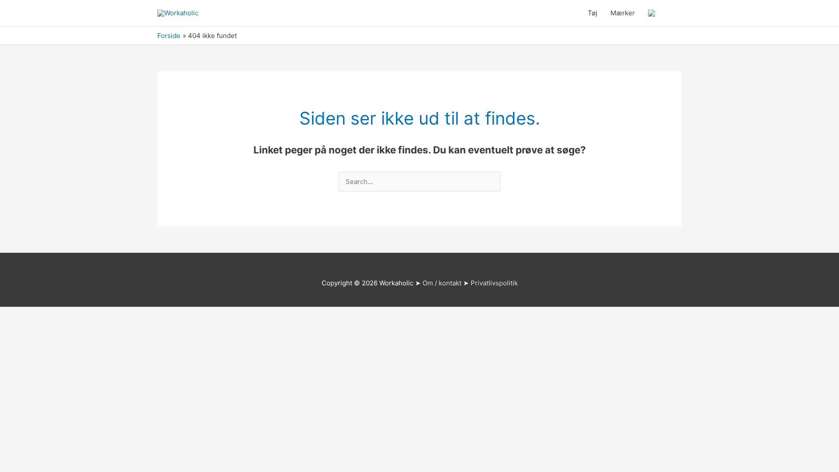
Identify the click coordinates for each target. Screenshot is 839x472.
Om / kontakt (442, 283)
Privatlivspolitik (494, 283)
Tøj (592, 13)
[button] (671, 13)
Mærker (622, 13)
